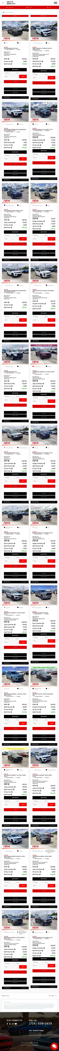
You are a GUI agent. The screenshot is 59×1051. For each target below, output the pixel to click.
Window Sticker (15, 92)
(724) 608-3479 (10, 7)
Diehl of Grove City (7, 97)
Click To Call (15, 89)
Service (50, 7)
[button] (27, 30)
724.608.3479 (24, 97)
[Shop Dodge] (3, 2)
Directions (30, 7)
